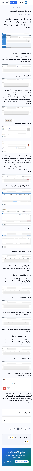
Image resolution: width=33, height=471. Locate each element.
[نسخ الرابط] (10, 428)
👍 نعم (11, 437)
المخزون (24, 7)
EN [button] (7, 2)
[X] (21, 428)
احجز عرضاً (9, 461)
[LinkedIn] (18, 428)
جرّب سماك (13, 2)
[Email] (14, 428)
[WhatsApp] (25, 428)
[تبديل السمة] (3, 2)
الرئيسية (29, 7)
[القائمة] (29, 2)
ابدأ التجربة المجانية (21, 461)
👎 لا (26, 441)
